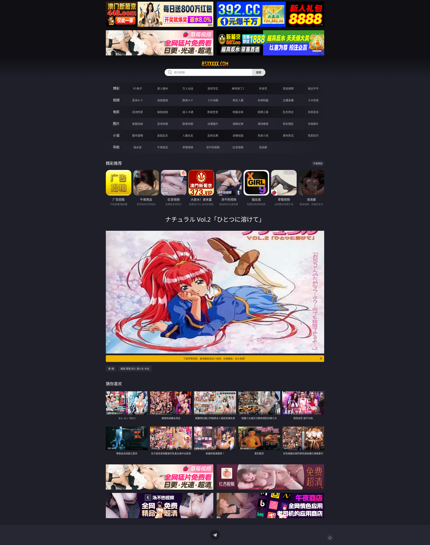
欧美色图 (187, 124)
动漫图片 (212, 124)
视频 (116, 100)
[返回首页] (330, 538)
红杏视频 (238, 147)
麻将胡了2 (238, 88)
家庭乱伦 (162, 135)
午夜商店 (162, 147)
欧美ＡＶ (187, 100)
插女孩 (138, 147)
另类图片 (313, 124)
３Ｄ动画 (212, 100)
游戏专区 (212, 88)
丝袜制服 (263, 100)
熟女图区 (288, 124)
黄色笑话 (288, 135)
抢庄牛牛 (313, 88)
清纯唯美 (263, 124)
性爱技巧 (313, 135)
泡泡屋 (263, 147)
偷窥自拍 (137, 124)
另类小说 (263, 135)
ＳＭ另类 (313, 100)
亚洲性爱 (137, 112)
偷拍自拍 (162, 112)
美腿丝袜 (238, 124)
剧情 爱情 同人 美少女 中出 (135, 368)
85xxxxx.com (215, 63)
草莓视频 (187, 147)
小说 (116, 135)
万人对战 (187, 88)
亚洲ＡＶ (137, 100)
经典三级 (263, 112)
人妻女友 (187, 135)
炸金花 (263, 88)
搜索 (258, 72)
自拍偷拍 (162, 100)
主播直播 (288, 100)
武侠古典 (212, 135)
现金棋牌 (288, 88)
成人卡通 (187, 112)
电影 (116, 112)
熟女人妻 (238, 100)
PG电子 (137, 88)
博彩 (116, 88)
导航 (116, 147)
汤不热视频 (213, 147)
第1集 (111, 368)
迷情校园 (238, 135)
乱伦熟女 (288, 112)
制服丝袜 (238, 112)
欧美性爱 (212, 112)
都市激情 (137, 135)
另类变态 (313, 112)
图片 (116, 123)
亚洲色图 (162, 124)
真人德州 (162, 88)
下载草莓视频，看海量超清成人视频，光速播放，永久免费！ (215, 358)
